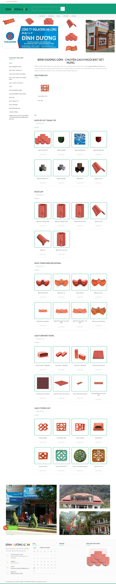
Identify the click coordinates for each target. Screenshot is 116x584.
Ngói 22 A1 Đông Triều (42, 221)
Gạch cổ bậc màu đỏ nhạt (80, 394)
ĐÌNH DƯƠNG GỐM (17, 573)
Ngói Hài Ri (80, 178)
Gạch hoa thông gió (15, 70)
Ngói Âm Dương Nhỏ (43, 321)
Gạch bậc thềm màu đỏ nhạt (61, 394)
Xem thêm (104, 532)
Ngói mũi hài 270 (42, 150)
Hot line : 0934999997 (11, 1)
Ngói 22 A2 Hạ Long (80, 221)
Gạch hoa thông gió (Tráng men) (17, 78)
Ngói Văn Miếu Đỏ (98, 150)
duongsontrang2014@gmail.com (20, 568)
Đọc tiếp (40, 102)
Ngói (10, 86)
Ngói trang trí (13, 101)
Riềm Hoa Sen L (98, 293)
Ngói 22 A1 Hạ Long (61, 250)
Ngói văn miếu (13, 104)
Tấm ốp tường (13, 112)
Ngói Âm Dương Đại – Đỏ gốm (80, 321)
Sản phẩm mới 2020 (14, 108)
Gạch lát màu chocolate (42, 394)
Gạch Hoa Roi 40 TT (61, 466)
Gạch (10, 63)
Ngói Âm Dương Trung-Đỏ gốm (61, 321)
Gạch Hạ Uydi (43, 466)
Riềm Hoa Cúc (61, 293)
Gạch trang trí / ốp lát (16, 83)
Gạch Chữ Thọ (98, 466)
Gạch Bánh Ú (98, 438)
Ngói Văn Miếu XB (80, 150)
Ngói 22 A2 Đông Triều (61, 221)
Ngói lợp (11, 97)
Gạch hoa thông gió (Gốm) (17, 74)
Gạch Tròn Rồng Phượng (80, 466)
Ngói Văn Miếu (61, 150)
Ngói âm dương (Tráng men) (17, 94)
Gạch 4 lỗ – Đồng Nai (80, 365)
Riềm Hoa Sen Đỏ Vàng (98, 321)
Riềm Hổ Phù (80, 293)
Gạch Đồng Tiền (61, 438)
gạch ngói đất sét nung (95, 66)
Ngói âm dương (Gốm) (15, 90)
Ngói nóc (42, 250)
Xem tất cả (40, 123)
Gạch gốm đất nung (15, 66)
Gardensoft (44, 581)
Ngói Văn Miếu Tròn (42, 178)
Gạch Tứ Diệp (80, 438)
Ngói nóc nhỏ (98, 178)
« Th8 (34, 547)
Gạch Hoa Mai (43, 438)
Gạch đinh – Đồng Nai (61, 365)
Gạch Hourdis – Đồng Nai (43, 365)
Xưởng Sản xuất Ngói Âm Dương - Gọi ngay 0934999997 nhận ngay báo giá (19, 117)
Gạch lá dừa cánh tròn (98, 365)
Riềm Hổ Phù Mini (43, 293)
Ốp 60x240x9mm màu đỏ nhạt (99, 394)
